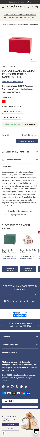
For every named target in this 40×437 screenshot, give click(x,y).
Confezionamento (13, 24)
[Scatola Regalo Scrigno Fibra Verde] (10, 239)
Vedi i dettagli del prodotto (12, 81)
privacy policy (31, 301)
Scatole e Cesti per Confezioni (29, 24)
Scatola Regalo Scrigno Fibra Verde (9, 251)
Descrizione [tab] (7, 166)
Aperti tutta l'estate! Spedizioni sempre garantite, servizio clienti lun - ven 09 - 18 (20, 15)
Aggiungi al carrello (27, 141)
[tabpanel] (20, 193)
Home (4, 24)
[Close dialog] (38, 410)
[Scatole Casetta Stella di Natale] (28, 239)
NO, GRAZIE (10, 428)
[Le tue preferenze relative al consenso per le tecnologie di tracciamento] (4, 433)
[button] (36, 7)
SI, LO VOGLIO (10, 424)
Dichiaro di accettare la (21, 301)
